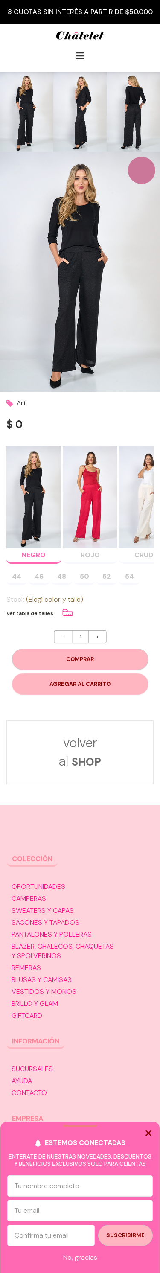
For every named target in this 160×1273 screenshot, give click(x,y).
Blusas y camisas (42, 979)
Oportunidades (38, 886)
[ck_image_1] (26, 112)
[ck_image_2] (80, 112)
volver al (80, 751)
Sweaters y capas (43, 910)
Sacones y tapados (45, 922)
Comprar (80, 659)
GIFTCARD (27, 1015)
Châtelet (80, 39)
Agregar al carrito (80, 683)
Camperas (29, 898)
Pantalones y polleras (52, 934)
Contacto (29, 1092)
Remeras (26, 967)
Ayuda (22, 1080)
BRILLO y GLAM (35, 1003)
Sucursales (32, 1068)
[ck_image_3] (133, 112)
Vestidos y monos (44, 991)
